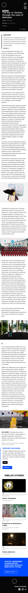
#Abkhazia (4, 443)
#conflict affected (11, 443)
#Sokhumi (4, 444)
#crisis (18, 443)
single (5, 462)
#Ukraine (12, 444)
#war (8, 444)
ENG (25, 7)
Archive (5, 48)
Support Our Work (9, 571)
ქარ (25, 8)
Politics (24, 29)
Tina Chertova (11, 23)
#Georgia (22, 443)
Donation (6, 467)
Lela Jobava (9, 20)
